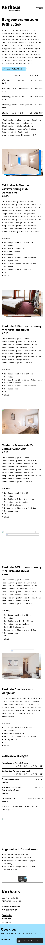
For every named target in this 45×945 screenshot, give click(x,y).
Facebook (6, 918)
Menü (41, 9)
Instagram (6, 922)
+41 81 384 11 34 (9, 910)
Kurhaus (11, 8)
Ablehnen (5, 939)
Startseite (7, 915)
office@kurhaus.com (11, 906)
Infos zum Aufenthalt (12, 69)
